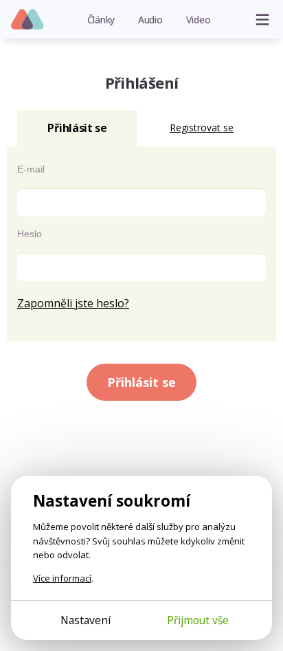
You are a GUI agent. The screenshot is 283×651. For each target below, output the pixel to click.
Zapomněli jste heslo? (73, 303)
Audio (150, 19)
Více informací (62, 578)
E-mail (31, 169)
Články (101, 19)
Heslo (29, 233)
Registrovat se (202, 127)
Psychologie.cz (28, 20)
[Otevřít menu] (262, 19)
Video (198, 19)
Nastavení (85, 620)
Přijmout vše (198, 620)
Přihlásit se (141, 382)
